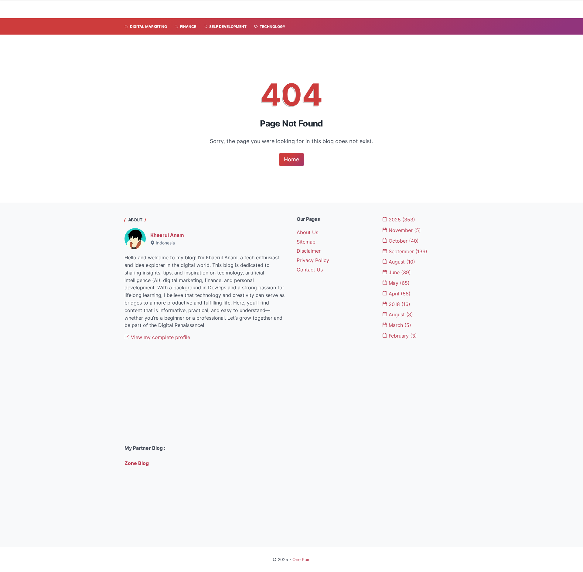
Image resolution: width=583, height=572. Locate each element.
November (404, 230)
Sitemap (306, 242)
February (402, 336)
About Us (307, 232)
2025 (401, 220)
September (407, 251)
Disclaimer (309, 251)
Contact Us (310, 270)
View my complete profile (159, 337)
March (399, 325)
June (399, 272)
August (401, 262)
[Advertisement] (205, 392)
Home (291, 159)
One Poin (301, 559)
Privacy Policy (313, 260)
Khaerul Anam (167, 235)
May (398, 283)
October (403, 241)
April (399, 294)
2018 (398, 304)
